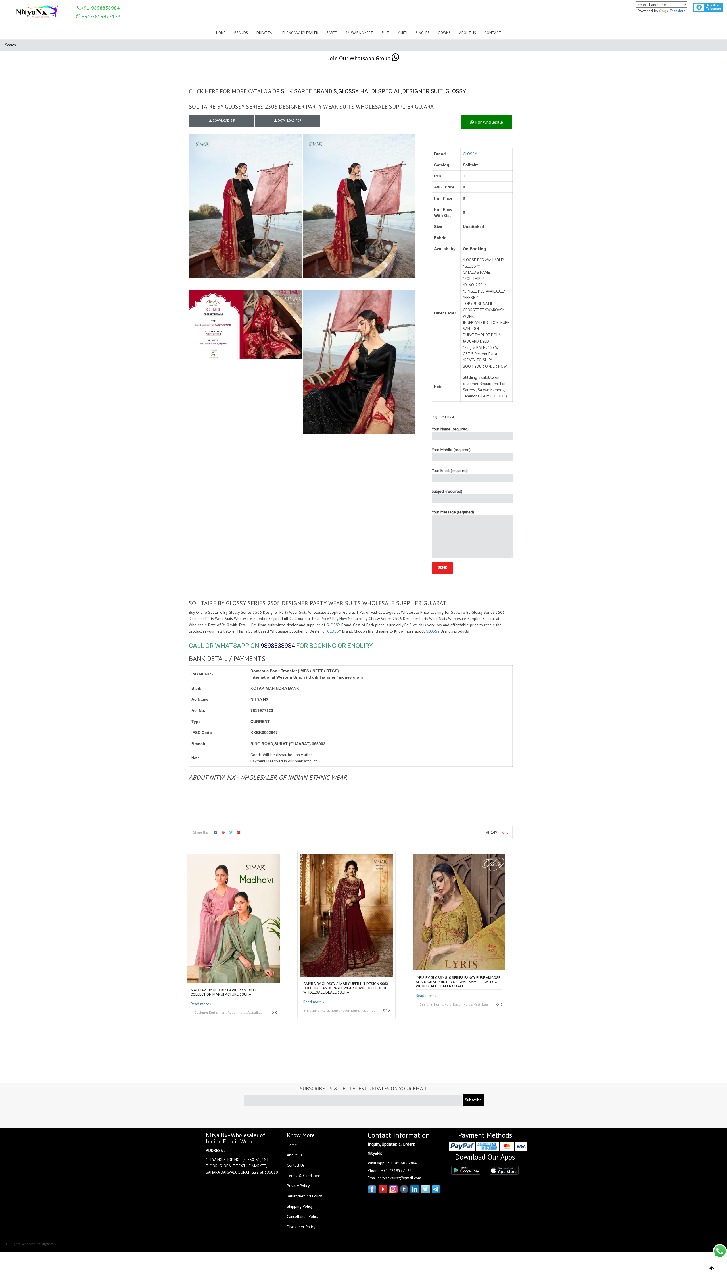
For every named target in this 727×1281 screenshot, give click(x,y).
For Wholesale (488, 122)
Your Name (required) (450, 429)
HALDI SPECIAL (380, 91)
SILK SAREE (296, 91)
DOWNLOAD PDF (289, 121)
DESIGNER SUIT (422, 91)
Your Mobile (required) (451, 449)
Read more (200, 1003)
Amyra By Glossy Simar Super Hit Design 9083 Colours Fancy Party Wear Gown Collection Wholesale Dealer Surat (345, 988)
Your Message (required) (453, 512)
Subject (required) (447, 491)
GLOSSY (348, 91)
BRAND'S (325, 91)
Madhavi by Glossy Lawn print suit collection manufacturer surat (224, 992)
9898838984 (278, 645)
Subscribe (473, 1099)
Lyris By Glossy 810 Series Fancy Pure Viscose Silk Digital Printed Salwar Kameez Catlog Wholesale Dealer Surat (458, 981)
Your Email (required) (450, 470)
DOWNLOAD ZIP (223, 121)
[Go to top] (711, 1268)
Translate (678, 10)
